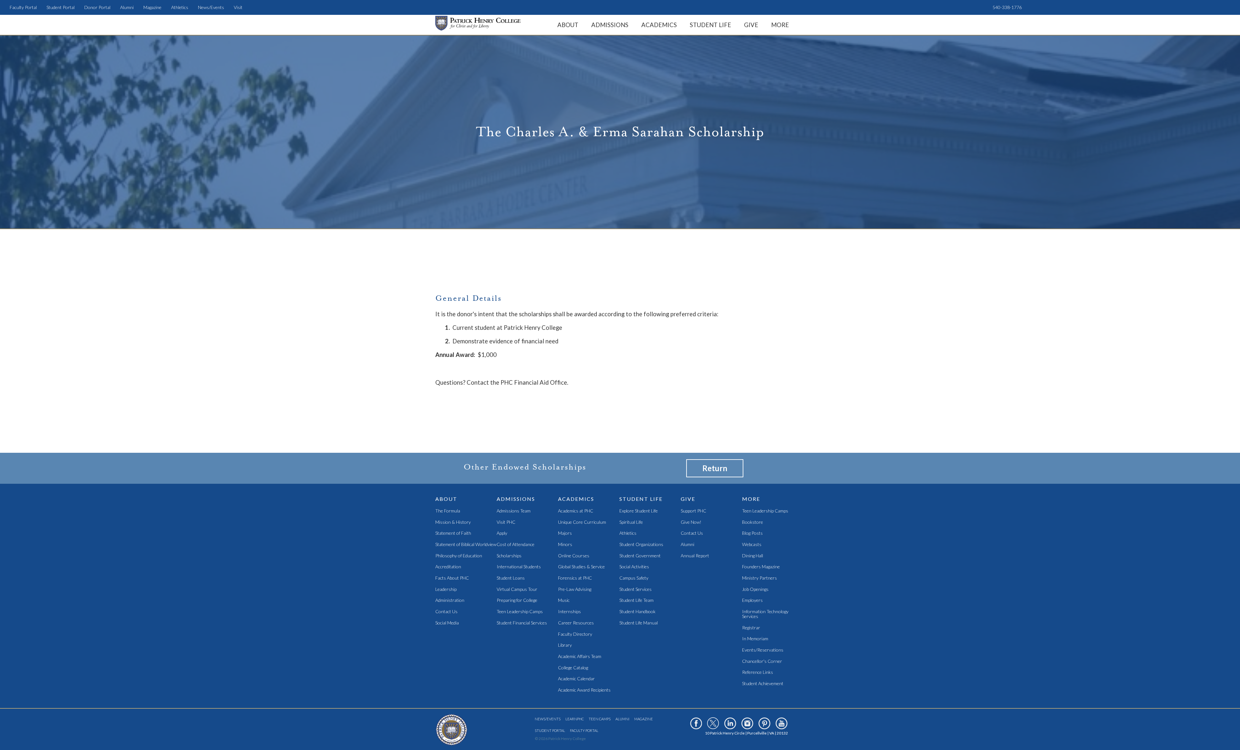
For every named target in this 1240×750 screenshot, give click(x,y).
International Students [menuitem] (519, 566)
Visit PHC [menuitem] (506, 522)
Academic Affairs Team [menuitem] (579, 656)
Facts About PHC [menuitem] (452, 578)
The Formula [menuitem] (447, 511)
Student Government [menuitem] (640, 555)
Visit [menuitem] (238, 7)
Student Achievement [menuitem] (762, 683)
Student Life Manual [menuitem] (638, 623)
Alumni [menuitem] (127, 7)
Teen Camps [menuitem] (600, 719)
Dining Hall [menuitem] (752, 555)
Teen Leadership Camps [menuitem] (520, 611)
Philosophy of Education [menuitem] (458, 555)
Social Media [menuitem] (447, 623)
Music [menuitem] (564, 600)
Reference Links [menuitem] (757, 672)
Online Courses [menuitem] (573, 555)
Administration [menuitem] (449, 600)
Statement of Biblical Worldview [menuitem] (465, 544)
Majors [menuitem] (565, 533)
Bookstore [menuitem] (752, 522)
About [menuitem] (567, 24)
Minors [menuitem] (565, 544)
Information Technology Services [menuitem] (765, 614)
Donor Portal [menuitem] (97, 7)
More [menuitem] (780, 24)
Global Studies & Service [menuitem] (581, 566)
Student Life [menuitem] (710, 24)
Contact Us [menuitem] (446, 611)
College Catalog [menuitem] (573, 667)
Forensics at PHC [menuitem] (575, 578)
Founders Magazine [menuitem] (761, 566)
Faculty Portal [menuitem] (23, 7)
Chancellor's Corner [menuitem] (762, 661)
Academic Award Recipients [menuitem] (584, 690)
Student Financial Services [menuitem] (522, 623)
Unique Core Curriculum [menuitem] (582, 522)
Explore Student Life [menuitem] (638, 511)
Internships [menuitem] (569, 611)
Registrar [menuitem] (751, 627)
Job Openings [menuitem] (755, 589)
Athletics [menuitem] (179, 7)
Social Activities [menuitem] (634, 566)
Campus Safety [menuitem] (633, 578)
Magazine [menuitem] (152, 7)
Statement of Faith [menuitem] (453, 533)
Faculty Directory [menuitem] (575, 634)
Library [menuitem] (565, 645)
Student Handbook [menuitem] (637, 611)
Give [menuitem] (751, 24)
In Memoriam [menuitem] (755, 638)
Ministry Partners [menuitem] (759, 578)
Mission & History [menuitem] (453, 522)
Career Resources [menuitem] (576, 623)
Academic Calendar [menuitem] (576, 678)
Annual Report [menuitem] (695, 555)
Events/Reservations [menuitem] (762, 650)
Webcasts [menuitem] (751, 544)
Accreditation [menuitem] (448, 566)
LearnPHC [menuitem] (574, 719)
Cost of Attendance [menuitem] (515, 544)
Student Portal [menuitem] (60, 7)
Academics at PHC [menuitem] (575, 511)
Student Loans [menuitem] (511, 578)
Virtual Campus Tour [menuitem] (517, 589)
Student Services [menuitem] (635, 589)
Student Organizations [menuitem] (641, 544)
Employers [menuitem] (752, 600)
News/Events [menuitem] (211, 7)
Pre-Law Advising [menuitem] (574, 589)
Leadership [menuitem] (446, 589)
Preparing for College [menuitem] (517, 600)
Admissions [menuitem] (609, 24)
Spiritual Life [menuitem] (631, 522)
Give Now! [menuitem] (691, 522)
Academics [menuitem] (659, 24)
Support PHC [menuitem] (693, 511)
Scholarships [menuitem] (509, 555)
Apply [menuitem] (502, 533)
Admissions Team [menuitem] (514, 511)
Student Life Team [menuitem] (636, 600)
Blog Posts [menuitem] (752, 533)
